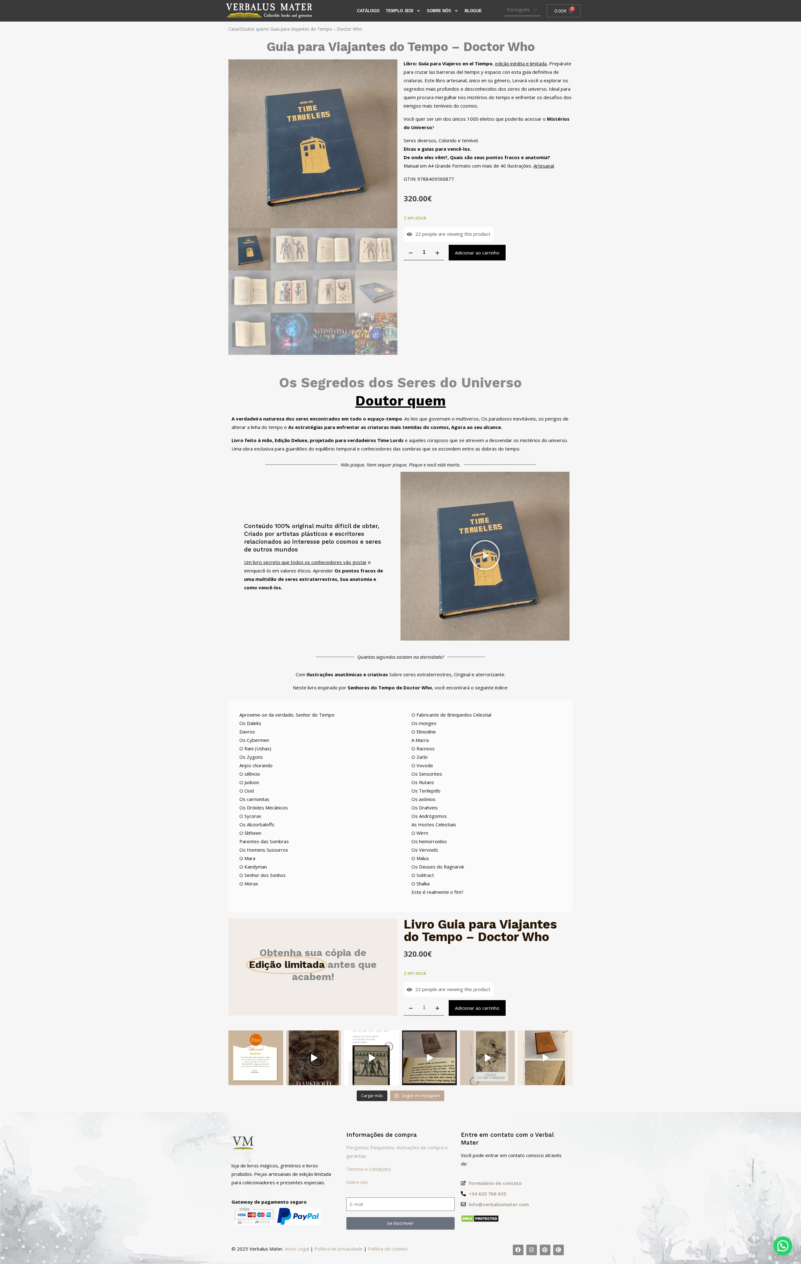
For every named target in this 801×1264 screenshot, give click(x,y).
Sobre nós (439, 10)
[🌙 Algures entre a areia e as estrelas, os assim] (371, 1057)
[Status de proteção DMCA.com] (480, 1220)
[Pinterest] (545, 1250)
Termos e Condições (368, 1169)
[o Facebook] (518, 1250)
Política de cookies (388, 1249)
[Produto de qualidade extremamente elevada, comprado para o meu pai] (255, 1057)
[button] (485, 556)
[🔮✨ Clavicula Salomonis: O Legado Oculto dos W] (545, 1057)
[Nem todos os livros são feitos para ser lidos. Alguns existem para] (313, 1057)
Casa (233, 29)
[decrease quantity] (410, 252)
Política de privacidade (338, 1249)
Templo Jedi (399, 10)
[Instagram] (531, 1250)
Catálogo (368, 10)
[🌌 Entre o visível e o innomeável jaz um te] (487, 1057)
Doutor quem (254, 29)
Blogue (473, 10)
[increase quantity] (437, 252)
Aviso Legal (297, 1249)
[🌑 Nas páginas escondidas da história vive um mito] (429, 1057)
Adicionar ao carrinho (477, 252)
